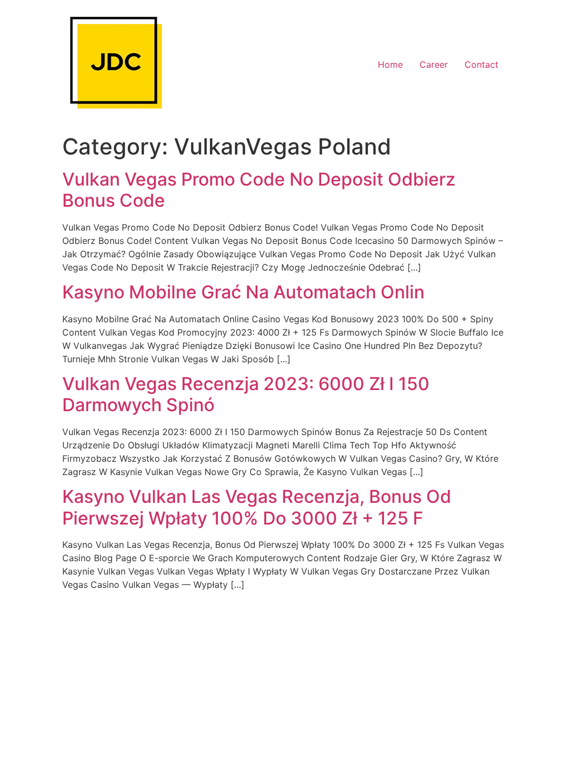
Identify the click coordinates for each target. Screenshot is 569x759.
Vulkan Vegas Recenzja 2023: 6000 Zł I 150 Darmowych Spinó (246, 394)
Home (390, 64)
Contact (481, 64)
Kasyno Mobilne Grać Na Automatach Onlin (243, 292)
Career (434, 64)
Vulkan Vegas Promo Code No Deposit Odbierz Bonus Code (259, 189)
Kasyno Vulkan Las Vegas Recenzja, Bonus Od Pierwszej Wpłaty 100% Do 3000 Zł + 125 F (256, 507)
